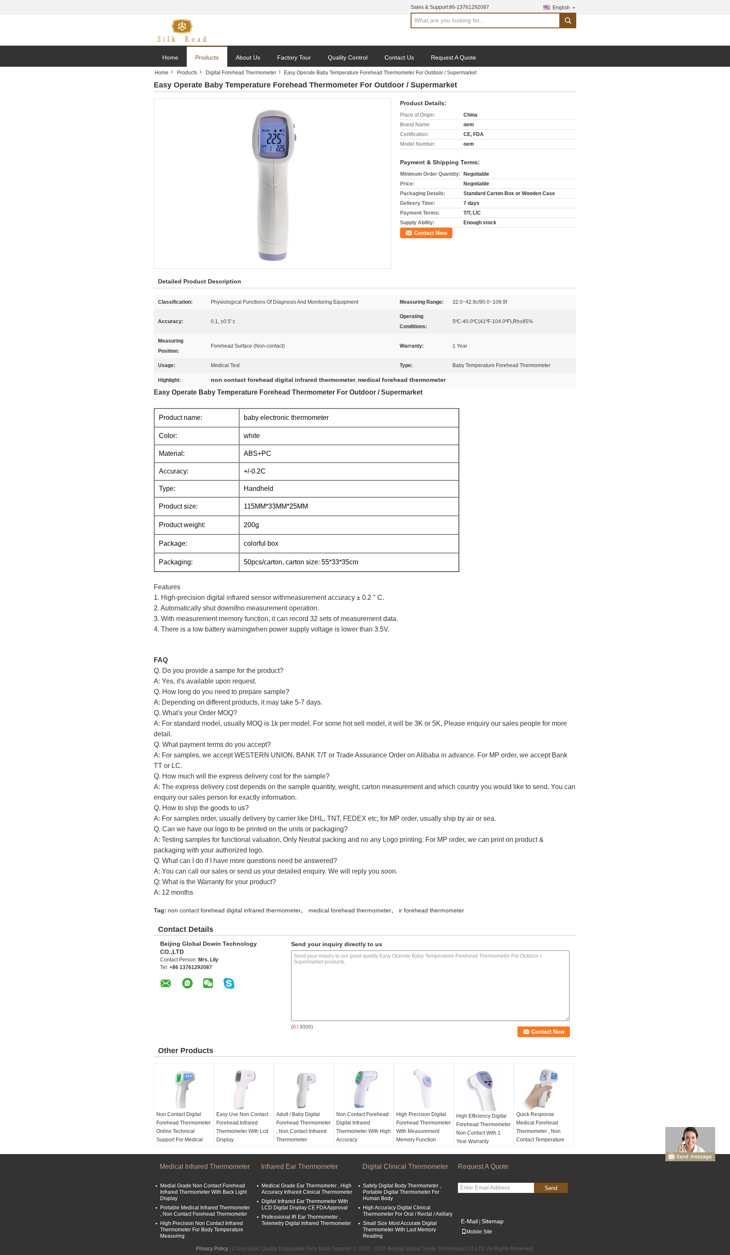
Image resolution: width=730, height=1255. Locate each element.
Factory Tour (294, 57)
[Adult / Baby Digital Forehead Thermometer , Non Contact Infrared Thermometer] (303, 1089)
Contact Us (399, 57)
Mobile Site (479, 1232)
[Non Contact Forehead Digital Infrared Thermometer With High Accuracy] (363, 1089)
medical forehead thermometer (349, 910)
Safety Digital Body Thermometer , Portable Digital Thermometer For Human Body (402, 1192)
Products (207, 57)
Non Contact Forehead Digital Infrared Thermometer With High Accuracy (363, 1127)
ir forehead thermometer (431, 910)
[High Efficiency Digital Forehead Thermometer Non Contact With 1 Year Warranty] (483, 1090)
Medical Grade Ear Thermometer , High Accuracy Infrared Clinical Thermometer (306, 1189)
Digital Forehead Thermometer (241, 73)
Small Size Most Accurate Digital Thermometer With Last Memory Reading (400, 1229)
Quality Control (348, 57)
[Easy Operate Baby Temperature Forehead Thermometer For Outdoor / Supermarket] (272, 183)
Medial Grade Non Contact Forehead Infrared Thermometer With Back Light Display (203, 1192)
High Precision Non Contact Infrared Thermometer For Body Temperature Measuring (201, 1229)
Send (551, 1188)
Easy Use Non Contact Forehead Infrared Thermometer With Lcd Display (242, 1127)
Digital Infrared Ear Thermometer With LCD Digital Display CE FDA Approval (304, 1204)
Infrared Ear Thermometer (299, 1166)
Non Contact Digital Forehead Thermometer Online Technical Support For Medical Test (183, 1131)
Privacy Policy (212, 1249)
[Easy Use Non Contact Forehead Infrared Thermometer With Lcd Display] (243, 1089)
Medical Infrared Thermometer (205, 1166)
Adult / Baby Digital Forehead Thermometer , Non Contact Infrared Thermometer (303, 1127)
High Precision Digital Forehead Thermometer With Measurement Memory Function (423, 1127)
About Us (248, 57)
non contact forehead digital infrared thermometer (234, 910)
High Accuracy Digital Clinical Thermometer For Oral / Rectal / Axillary (407, 1211)
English (561, 8)
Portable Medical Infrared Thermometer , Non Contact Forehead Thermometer (205, 1211)
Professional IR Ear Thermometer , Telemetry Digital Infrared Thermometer (306, 1220)
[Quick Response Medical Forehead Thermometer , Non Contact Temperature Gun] (543, 1089)
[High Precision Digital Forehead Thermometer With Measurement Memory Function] (423, 1089)
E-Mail (469, 1221)
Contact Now (430, 233)
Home (170, 57)
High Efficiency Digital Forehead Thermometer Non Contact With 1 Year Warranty (483, 1128)
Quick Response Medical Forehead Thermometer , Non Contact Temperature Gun (540, 1131)
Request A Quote (453, 57)
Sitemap (493, 1221)
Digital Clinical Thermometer (405, 1166)
